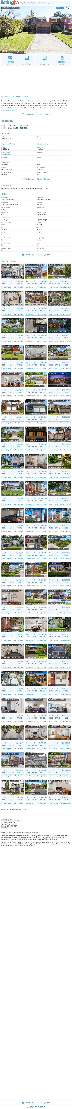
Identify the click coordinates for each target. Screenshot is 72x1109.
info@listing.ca (6, 827)
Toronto (38, 139)
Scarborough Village (8, 144)
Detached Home (6, 154)
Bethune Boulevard (42, 144)
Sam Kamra (5, 819)
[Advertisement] (36, 80)
